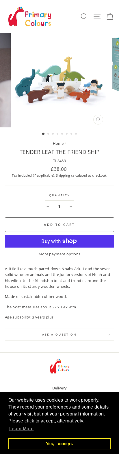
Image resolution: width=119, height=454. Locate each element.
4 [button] (58, 134)
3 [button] (53, 134)
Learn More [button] (21, 428)
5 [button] (62, 134)
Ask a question (59, 334)
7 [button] (71, 134)
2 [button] (48, 134)
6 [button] (67, 134)
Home (58, 143)
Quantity (59, 195)
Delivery (59, 388)
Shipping (63, 175)
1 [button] (43, 134)
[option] (59, 80)
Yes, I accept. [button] (59, 443)
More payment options (59, 254)
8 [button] (76, 134)
